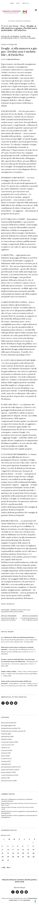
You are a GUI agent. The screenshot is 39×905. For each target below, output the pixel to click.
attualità (5, 36)
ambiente (4, 734)
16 (2, 853)
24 (8, 857)
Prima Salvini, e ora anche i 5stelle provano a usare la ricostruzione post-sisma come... (19, 683)
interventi (4, 753)
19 (18, 853)
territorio (4, 778)
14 (28, 849)
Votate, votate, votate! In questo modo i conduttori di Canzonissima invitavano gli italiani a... (19, 674)
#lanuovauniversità (7, 723)
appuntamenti (5, 736)
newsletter (4, 764)
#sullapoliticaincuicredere (9, 728)
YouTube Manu (11, 704)
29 (33, 857)
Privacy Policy (33, 898)
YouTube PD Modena (15, 704)
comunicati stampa (7, 742)
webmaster (26, 900)
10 (8, 849)
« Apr (3, 867)
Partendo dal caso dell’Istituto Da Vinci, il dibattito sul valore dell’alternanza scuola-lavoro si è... (18, 650)
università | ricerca (6, 780)
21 (28, 853)
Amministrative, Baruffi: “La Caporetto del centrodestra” (9, 618)
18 (13, 853)
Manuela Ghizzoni (14, 59)
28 (28, 857)
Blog (18, 3)
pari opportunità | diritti (16, 37)
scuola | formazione (7, 775)
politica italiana (28, 38)
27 (23, 857)
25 (13, 857)
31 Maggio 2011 (12, 44)
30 (3, 860)
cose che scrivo (6, 745)
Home (12, 3)
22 (33, 853)
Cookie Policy (13, 900)
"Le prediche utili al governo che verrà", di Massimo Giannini (29, 618)
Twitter (7, 704)
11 (12, 849)
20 (23, 853)
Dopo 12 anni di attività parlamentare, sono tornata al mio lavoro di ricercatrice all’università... (19, 640)
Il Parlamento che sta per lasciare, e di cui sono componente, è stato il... (19, 662)
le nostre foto (5, 758)
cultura (3, 747)
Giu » (9, 867)
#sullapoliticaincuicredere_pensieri (12, 731)
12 (18, 849)
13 (23, 849)
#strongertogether (7, 725)
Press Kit (25, 3)
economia (14, 36)
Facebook (3, 704)
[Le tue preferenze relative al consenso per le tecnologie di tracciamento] (35, 901)
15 (33, 849)
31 (8, 860)
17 (8, 853)
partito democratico (7, 769)
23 (2, 857)
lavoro (23, 36)
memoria (4, 761)
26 (18, 857)
